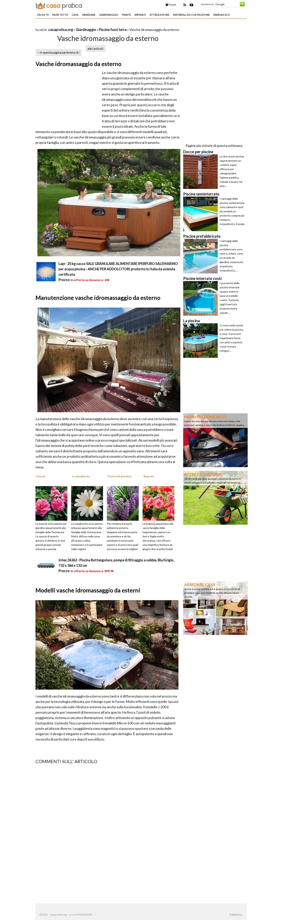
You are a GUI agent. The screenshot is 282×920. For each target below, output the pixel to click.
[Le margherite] (88, 503)
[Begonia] (160, 503)
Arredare (88, 14)
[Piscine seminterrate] (201, 214)
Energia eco (221, 14)
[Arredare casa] (215, 608)
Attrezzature (159, 14)
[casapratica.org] (58, 5)
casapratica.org (60, 29)
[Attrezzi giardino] (215, 497)
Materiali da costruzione (191, 14)
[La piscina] (201, 340)
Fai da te (43, 14)
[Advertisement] (80, 24)
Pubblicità (235, 914)
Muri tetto (60, 14)
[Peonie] (52, 503)
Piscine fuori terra (113, 29)
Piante (126, 14)
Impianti (140, 14)
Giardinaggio (108, 14)
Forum (172, 4)
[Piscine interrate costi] (201, 298)
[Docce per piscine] (201, 171)
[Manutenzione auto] (215, 440)
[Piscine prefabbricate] (201, 256)
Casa (75, 14)
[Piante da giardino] (124, 503)
